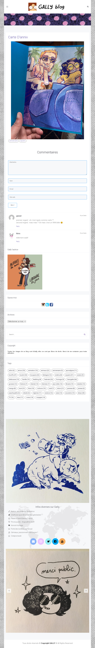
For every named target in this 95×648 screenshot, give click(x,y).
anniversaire (13, 141)
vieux (20, 397)
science (49, 393)
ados (12, 370)
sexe (59, 393)
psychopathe (14, 393)
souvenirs (70, 393)
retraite (26, 393)
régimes (37, 393)
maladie (81, 384)
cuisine (80, 375)
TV (11, 397)
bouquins (35, 375)
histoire (23, 384)
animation (33, 370)
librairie (70, 384)
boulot (23, 375)
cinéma (58, 375)
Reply (18, 226)
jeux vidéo (58, 384)
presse (81, 388)
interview (46, 384)
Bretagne (47, 375)
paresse (71, 388)
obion (60, 388)
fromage (60, 379)
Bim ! (12, 205)
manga (12, 388)
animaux (45, 370)
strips (81, 393)
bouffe (13, 375)
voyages (40, 397)
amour (21, 370)
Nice (31, 388)
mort (22, 388)
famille (26, 379)
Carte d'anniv (18, 37)
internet (34, 384)
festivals (48, 379)
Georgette (72, 379)
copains (22, 141)
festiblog (37, 379)
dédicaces (14, 379)
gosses (13, 384)
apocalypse (71, 370)
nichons (41, 388)
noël (51, 388)
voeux (29, 397)
